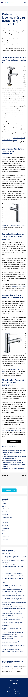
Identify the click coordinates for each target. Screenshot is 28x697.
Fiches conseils (6, 509)
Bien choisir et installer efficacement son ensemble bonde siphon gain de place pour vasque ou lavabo (12, 623)
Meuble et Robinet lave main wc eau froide (14, 450)
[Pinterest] (14, 683)
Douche (4, 506)
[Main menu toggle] (25, 2)
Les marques (5, 525)
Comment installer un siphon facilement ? (12, 573)
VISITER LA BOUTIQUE (9, 490)
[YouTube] (16, 683)
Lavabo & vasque (6, 520)
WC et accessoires (14, 688)
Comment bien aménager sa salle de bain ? (12, 578)
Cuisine (4, 503)
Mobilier (4, 531)
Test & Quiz (5, 539)
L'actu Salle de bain (7, 517)
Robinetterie (5, 536)
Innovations (5, 514)
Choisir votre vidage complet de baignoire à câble (14, 611)
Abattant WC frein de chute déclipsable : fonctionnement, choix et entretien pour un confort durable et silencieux (12, 651)
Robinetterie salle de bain (14, 692)
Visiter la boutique (14, 441)
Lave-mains (5, 522)
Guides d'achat (6, 512)
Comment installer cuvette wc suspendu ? (14, 468)
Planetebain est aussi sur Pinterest (11, 666)
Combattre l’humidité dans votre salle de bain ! (13, 576)
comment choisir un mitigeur (18, 286)
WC (2, 542)
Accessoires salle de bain (14, 694)
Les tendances (5, 528)
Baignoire (4, 501)
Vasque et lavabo (14, 690)
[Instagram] (11, 683)
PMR (3, 533)
